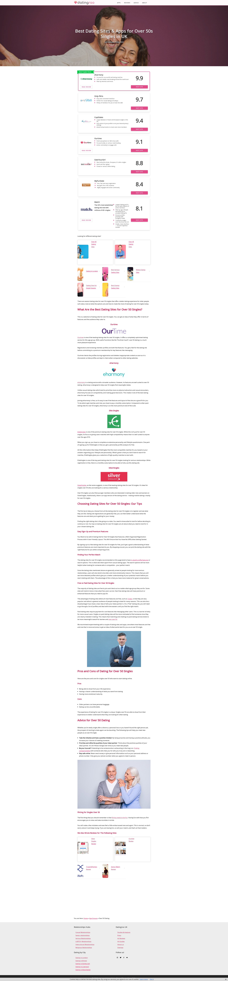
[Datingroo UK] (84, 2)
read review (86, 87)
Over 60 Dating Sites (93, 244)
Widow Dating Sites (140, 271)
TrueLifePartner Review (91, 868)
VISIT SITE (139, 87)
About (144, 3)
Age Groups (93, 918)
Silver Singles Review (93, 841)
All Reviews (121, 938)
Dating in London (92, 271)
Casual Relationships (83, 932)
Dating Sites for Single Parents (91, 287)
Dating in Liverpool (82, 967)
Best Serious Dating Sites (115, 271)
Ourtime (80, 337)
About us (120, 944)
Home (85, 918)
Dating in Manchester (83, 970)
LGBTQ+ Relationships (83, 941)
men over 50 (112, 619)
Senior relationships (83, 935)
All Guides (121, 941)
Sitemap (120, 947)
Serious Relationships (83, 938)
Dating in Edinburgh (83, 964)
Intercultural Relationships (85, 944)
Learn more (144, 979)
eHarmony (81, 382)
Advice (136, 3)
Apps (119, 3)
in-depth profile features (139, 560)
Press (119, 935)
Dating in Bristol (81, 961)
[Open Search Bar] (151, 2)
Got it (152, 979)
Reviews (127, 3)
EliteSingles (81, 432)
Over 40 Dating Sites (131, 244)
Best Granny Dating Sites (115, 287)
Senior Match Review (115, 868)
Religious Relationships (84, 947)
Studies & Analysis (123, 932)
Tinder (129, 599)
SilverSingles (81, 485)
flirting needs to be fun (120, 818)
